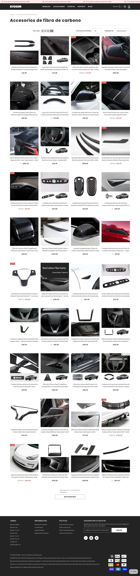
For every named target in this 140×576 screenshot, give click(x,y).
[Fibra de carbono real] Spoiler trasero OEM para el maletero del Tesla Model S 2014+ (55, 250)
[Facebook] (86, 538)
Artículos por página (83, 31)
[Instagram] (91, 538)
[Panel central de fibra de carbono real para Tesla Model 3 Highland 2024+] (116, 96)
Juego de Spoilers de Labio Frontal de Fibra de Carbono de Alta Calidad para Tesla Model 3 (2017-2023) (24, 476)
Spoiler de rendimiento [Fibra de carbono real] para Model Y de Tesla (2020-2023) (85, 159)
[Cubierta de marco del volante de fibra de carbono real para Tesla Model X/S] (24, 413)
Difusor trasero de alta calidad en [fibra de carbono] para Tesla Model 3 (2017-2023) (116, 431)
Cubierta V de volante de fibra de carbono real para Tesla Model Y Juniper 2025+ (55, 159)
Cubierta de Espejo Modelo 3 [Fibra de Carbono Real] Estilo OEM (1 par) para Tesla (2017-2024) (85, 250)
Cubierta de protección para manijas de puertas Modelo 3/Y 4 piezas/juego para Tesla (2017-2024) (24, 68)
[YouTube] (97, 538)
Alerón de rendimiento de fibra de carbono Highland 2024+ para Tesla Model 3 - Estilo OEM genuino (24, 159)
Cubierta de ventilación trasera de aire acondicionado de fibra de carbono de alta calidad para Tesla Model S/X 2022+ (54, 476)
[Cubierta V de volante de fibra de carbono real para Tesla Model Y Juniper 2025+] (55, 141)
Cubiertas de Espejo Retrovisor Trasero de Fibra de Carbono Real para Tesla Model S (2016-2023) (85, 114)
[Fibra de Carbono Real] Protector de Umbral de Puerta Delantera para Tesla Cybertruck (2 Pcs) (85, 385)
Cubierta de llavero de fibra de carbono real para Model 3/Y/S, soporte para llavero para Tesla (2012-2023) (85, 204)
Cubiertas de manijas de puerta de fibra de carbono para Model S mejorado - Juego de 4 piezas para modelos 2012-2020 (115, 250)
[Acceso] (124, 6)
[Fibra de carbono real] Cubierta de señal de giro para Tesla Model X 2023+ (85, 431)
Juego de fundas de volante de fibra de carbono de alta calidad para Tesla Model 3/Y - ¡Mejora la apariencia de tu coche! (55, 114)
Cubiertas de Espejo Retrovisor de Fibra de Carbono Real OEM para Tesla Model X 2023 (55, 431)
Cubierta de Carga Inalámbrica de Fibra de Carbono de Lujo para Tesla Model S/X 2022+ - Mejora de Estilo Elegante (85, 340)
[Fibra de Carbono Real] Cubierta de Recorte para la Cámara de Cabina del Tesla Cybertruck (55, 385)
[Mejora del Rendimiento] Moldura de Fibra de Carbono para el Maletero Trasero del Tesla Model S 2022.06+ (116, 476)
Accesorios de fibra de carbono (26, 14)
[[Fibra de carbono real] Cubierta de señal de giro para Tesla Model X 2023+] (85, 413)
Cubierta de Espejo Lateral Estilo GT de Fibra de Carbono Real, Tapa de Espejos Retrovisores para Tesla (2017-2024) (116, 68)
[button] (42, 31)
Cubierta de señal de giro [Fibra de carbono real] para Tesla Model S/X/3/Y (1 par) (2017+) (116, 204)
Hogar (12, 14)
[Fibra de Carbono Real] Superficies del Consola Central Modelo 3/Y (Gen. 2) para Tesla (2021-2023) (85, 68)
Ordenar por (109, 31)
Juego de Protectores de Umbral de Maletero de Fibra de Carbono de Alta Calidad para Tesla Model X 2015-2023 (85, 476)
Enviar (119, 530)
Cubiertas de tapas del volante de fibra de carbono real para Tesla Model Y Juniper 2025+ (116, 385)
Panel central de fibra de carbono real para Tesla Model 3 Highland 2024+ (115, 114)
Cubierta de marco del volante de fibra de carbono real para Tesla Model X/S (24, 431)
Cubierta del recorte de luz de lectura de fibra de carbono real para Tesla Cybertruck (24, 385)
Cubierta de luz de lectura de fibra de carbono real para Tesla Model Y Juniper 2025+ (55, 204)
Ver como (36, 31)
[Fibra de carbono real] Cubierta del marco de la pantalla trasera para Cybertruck (116, 340)
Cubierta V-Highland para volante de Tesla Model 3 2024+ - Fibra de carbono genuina (24, 340)
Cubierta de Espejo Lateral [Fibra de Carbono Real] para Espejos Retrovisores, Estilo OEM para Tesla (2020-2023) (24, 114)
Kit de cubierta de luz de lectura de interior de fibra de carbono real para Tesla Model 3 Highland (116, 295)
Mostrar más (70, 497)
